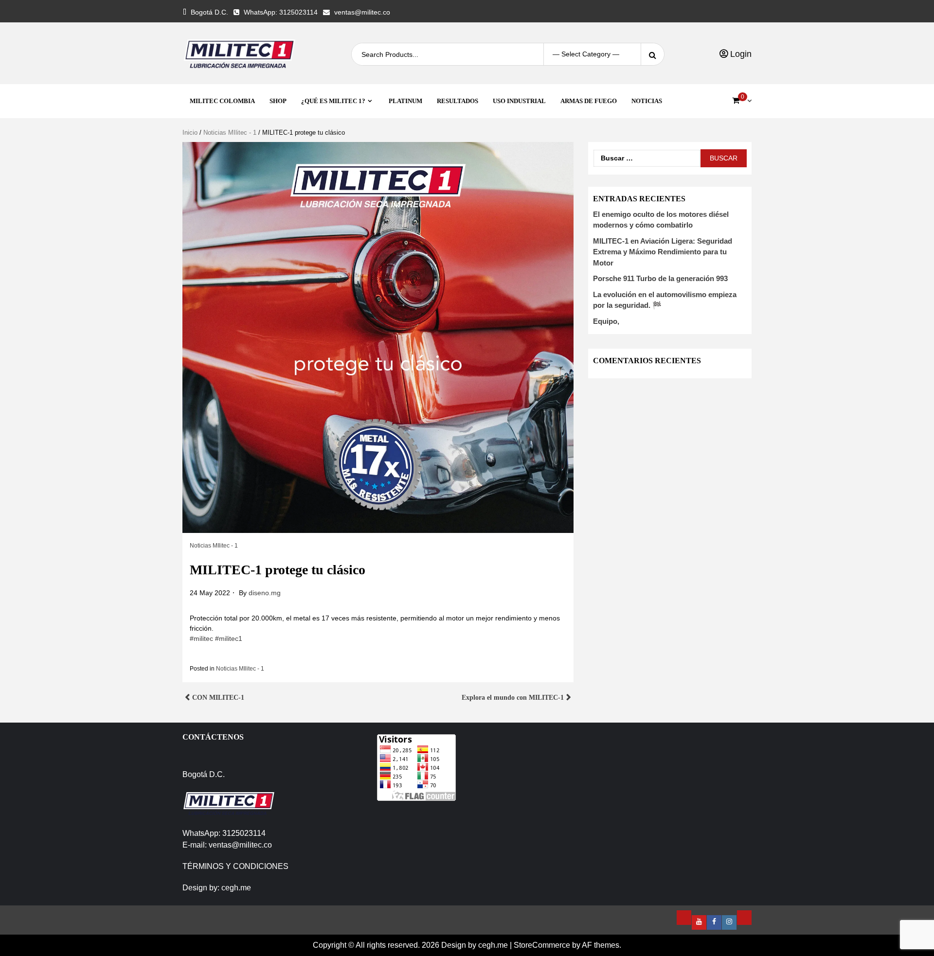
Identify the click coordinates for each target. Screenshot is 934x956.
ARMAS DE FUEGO (588, 101)
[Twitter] (684, 917)
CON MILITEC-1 (219, 697)
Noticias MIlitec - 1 (229, 132)
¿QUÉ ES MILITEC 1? (333, 101)
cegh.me (236, 888)
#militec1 (228, 638)
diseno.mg (265, 593)
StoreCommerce (542, 945)
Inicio (190, 132)
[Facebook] (714, 922)
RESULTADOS (457, 101)
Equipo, (606, 321)
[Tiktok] (744, 917)
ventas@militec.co (362, 12)
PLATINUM (405, 101)
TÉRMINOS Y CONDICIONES (235, 866)
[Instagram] (729, 922)
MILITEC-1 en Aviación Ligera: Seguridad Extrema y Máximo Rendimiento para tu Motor (662, 252)
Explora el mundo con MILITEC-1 (513, 697)
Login (740, 54)
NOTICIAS (646, 101)
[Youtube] (699, 922)
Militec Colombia (222, 101)
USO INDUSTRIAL (519, 101)
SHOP (278, 101)
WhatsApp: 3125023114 (281, 12)
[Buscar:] (646, 158)
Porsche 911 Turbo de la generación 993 (660, 278)
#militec (201, 638)
